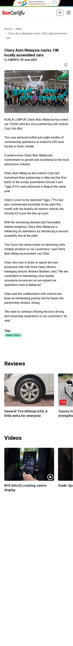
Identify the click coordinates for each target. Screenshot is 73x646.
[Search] (59, 13)
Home (8, 28)
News (19, 28)
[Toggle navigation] (68, 13)
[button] (13, 335)
